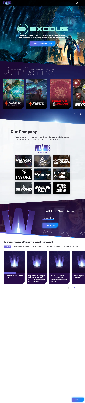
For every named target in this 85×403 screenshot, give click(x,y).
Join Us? (78, 399)
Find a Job (50, 225)
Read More (7, 251)
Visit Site (16, 107)
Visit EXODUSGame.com (42, 44)
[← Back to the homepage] (7, 3)
